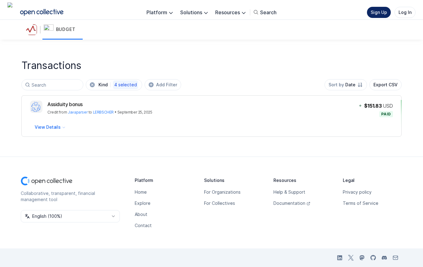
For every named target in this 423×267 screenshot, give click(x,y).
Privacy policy (357, 192)
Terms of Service (360, 203)
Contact (143, 225)
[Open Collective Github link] (373, 257)
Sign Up (379, 12)
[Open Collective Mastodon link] (362, 257)
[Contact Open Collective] (395, 257)
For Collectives (219, 203)
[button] (62, 30)
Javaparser (78, 112)
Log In (405, 12)
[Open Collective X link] (351, 257)
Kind (117, 84)
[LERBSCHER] (33, 30)
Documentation (289, 203)
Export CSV (385, 84)
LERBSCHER (103, 112)
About (141, 214)
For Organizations (222, 192)
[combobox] (346, 84)
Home (141, 192)
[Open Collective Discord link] (384, 257)
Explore (142, 203)
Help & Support (289, 192)
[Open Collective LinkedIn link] (339, 257)
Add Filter (166, 84)
